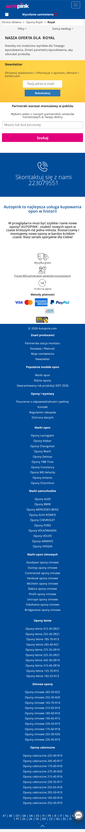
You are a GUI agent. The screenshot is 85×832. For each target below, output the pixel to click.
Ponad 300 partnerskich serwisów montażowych (42, 276)
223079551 (43, 183)
